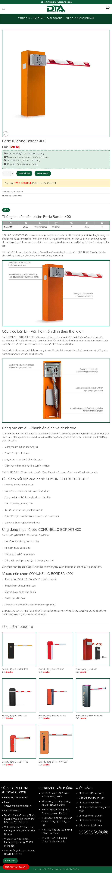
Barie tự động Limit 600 (86, 669)
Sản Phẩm (38, 18)
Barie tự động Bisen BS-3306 (15, 762)
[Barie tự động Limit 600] (93, 649)
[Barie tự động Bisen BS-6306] (56, 695)
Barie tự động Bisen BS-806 (51, 669)
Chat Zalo (10, 860)
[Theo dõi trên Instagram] (86, 832)
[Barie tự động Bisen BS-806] (56, 649)
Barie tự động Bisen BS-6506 (89, 715)
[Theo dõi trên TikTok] (91, 832)
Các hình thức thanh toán (91, 797)
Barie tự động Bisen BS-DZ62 (15, 669)
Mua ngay (42, 173)
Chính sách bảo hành (89, 802)
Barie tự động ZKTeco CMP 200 (53, 762)
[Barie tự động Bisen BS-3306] (19, 741)
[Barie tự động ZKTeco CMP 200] (56, 741)
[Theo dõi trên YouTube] (105, 832)
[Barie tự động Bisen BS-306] (19, 695)
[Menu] (3, 8)
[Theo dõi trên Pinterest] (100, 832)
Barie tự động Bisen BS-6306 (52, 715)
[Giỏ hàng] (108, 7)
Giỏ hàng (24, 173)
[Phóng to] (5, 134)
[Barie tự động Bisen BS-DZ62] (19, 649)
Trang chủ (24, 18)
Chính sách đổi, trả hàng (91, 793)
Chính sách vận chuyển (90, 815)
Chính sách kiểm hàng (90, 820)
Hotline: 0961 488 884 (16, 867)
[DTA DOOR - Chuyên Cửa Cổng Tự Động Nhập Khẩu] (56, 9)
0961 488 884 (22, 183)
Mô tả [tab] (6, 210)
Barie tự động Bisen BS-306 (14, 715)
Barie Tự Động (54, 18)
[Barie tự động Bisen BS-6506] (93, 695)
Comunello (17, 196)
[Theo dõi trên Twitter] (96, 832)
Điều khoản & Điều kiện (90, 825)
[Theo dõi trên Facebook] (81, 832)
